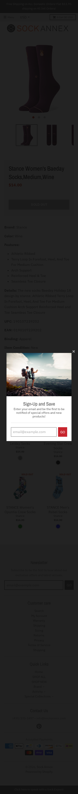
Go (62, 432)
